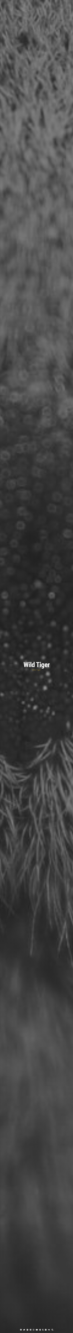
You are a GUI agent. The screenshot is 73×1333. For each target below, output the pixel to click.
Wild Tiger (36, 665)
